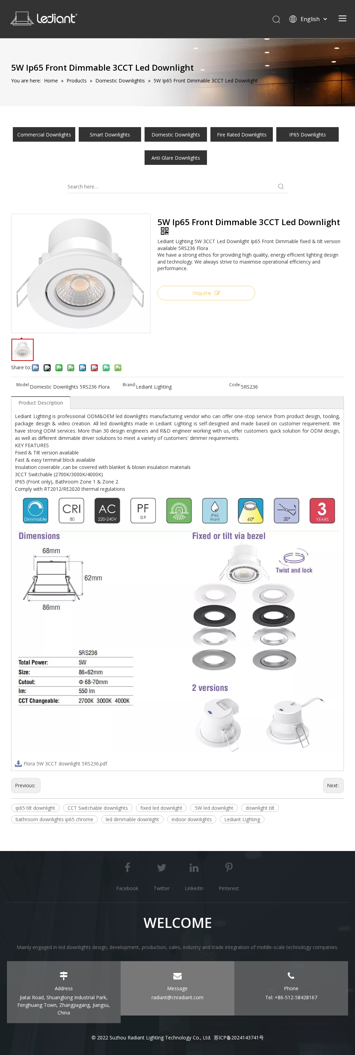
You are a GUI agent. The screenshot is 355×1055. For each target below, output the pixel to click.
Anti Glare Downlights (175, 157)
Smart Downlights (110, 134)
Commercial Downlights (44, 134)
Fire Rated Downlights (242, 134)
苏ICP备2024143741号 (239, 1037)
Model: (23, 385)
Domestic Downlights (175, 134)
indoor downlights (192, 819)
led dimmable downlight (132, 819)
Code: (235, 385)
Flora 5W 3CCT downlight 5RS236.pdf (65, 763)
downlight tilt (260, 808)
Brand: (129, 385)
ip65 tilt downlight (35, 808)
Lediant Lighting (242, 819)
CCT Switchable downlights (98, 808)
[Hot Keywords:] (281, 186)
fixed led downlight (161, 808)
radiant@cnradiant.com (177, 997)
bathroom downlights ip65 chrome (54, 819)
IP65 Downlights (307, 134)
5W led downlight (214, 808)
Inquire (201, 293)
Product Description (40, 402)
